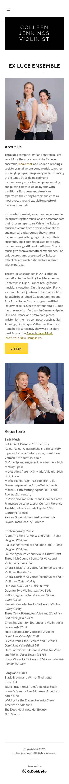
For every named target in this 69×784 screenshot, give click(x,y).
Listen (16, 348)
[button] (8, 9)
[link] (34, 33)
